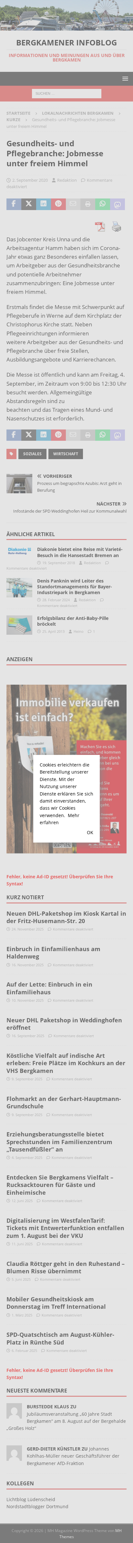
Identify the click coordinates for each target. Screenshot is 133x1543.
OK (90, 832)
